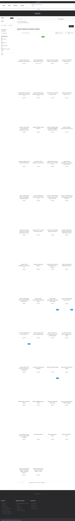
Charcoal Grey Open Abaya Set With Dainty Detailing (24, 436)
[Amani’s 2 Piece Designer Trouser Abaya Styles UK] (52, 47)
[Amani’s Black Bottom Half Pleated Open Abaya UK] (38, 80)
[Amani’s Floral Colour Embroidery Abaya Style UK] (52, 148)
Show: (69, 32)
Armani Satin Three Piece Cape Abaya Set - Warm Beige (24, 368)
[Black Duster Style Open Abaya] (24, 388)
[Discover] (68, 520)
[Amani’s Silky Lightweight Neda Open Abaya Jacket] (52, 285)
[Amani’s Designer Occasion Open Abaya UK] (66, 114)
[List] (18, 32)
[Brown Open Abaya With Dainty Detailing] (66, 388)
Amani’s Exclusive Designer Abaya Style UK (38, 162)
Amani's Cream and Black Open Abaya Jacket (24, 60)
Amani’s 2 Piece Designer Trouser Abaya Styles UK (52, 60)
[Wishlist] (66, 5)
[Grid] (17, 32)
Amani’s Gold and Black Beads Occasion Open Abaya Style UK (52, 197)
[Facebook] (35, 496)
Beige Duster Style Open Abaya (66, 367)
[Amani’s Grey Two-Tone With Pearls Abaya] (38, 217)
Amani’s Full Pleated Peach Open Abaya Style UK (38, 197)
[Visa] (62, 520)
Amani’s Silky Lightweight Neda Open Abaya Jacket (52, 300)
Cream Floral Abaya (38, 434)
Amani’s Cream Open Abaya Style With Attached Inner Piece (24, 128)
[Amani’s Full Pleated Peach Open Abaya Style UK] (38, 183)
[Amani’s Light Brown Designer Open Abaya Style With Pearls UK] (66, 217)
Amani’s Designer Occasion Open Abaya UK (67, 127)
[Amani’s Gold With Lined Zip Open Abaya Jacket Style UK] (66, 183)
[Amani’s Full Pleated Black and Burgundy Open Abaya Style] (24, 183)
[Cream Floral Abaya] (38, 421)
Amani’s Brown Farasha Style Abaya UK (52, 93)
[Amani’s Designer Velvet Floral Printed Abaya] (24, 148)
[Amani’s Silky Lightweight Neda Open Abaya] (38, 285)
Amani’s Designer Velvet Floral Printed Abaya (24, 162)
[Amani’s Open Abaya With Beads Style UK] (66, 251)
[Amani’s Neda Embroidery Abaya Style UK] (24, 251)
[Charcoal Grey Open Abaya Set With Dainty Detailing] (24, 421)
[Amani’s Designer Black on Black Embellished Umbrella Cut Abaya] (52, 114)
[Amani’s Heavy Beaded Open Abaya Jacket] (52, 217)
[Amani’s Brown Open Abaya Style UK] (66, 80)
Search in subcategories (22, 21)
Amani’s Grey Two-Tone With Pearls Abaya (38, 230)
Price (2, 21)
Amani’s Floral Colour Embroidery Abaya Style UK (52, 163)
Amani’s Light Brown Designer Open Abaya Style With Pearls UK (67, 231)
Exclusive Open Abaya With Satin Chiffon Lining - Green (38, 470)
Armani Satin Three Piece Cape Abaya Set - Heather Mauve (52, 334)
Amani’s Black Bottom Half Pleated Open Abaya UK (38, 94)
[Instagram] (40, 496)
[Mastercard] (64, 520)
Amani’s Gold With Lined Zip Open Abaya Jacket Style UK (66, 197)
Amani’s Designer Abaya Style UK (38, 127)
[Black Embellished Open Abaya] (38, 388)
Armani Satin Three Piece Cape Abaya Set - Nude (66, 334)
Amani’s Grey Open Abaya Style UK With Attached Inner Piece (24, 231)
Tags (2, 54)
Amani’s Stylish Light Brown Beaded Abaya (38, 333)
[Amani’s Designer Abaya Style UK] (38, 114)
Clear (12, 18)
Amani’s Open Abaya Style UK (38, 265)
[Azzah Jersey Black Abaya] (52, 354)
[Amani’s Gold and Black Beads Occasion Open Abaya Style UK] (52, 183)
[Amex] (66, 520)
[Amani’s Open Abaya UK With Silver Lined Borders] (52, 251)
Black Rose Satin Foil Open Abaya (52, 402)
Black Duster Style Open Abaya (24, 402)
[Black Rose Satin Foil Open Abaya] (52, 388)
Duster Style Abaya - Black (52, 435)
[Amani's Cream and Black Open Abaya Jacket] (24, 47)
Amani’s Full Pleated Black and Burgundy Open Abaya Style (24, 197)
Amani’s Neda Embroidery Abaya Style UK (24, 266)
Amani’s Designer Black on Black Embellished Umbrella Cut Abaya (52, 128)
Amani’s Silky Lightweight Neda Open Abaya (38, 300)
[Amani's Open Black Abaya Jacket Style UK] (38, 47)
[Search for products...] (69, 5)
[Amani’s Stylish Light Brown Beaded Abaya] (38, 320)
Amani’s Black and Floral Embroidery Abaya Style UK (24, 94)
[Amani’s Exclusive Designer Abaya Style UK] (38, 148)
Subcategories (4, 36)
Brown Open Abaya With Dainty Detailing (66, 402)
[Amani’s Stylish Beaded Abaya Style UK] (66, 285)
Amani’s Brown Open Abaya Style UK (67, 93)
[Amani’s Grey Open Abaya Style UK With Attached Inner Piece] (24, 217)
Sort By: (57, 32)
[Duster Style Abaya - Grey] (66, 421)
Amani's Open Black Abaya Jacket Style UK (38, 60)
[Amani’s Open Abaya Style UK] (38, 251)
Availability (3, 29)
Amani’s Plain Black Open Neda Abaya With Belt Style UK (24, 300)
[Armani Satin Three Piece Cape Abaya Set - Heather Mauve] (52, 320)
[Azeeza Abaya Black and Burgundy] (38, 354)
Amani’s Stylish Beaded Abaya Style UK (66, 299)
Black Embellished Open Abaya (38, 402)
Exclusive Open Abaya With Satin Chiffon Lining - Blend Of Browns (24, 470)
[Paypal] (71, 520)
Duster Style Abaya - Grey (66, 435)
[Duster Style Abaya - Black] (52, 421)
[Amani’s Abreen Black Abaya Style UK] (66, 47)
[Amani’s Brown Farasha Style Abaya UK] (52, 80)
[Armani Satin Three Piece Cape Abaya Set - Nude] (66, 320)
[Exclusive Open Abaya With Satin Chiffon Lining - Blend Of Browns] (24, 455)
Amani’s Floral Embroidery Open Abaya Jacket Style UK (66, 163)
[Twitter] (37, 496)
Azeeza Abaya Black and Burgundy (38, 367)
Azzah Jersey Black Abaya (52, 367)
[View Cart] (72, 5)
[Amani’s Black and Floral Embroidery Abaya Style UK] (24, 80)
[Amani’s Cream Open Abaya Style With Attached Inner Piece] (24, 114)
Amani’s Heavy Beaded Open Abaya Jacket (52, 230)
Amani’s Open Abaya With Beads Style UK (66, 265)
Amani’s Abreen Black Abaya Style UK (67, 60)
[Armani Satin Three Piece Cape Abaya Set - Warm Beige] (24, 354)
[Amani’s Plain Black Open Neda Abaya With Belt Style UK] (24, 285)
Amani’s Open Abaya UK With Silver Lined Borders (52, 266)
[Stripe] (73, 520)
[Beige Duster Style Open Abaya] (66, 354)
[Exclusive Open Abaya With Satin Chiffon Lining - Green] (38, 455)
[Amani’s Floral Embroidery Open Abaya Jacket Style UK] (66, 148)
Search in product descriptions (23, 22)
